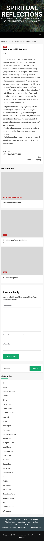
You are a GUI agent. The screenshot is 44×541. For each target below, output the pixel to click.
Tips (4, 502)
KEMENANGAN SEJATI (12, 153)
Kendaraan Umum (9, 434)
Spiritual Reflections (22, 11)
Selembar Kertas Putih (12, 203)
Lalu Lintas (7, 447)
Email (25, 335)
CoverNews (32, 535)
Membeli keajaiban (10, 278)
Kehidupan (7, 426)
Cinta (5, 400)
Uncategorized (8, 507)
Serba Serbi (7, 490)
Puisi (5, 477)
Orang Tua (11, 197)
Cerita (5, 396)
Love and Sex (8, 451)
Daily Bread (7, 404)
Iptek (5, 421)
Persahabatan (8, 472)
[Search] (40, 34)
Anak (5, 46)
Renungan (19, 197)
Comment (7, 305)
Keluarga (6, 430)
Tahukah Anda (8, 498)
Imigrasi (6, 417)
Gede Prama (7, 408)
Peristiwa (6, 468)
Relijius (5, 481)
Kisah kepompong (34, 158)
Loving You (7, 455)
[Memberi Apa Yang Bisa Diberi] (22, 223)
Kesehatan (7, 438)
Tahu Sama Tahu (9, 494)
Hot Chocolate (8, 413)
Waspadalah (7, 511)
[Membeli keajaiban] (22, 261)
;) (3, 383)
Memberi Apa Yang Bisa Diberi (15, 240)
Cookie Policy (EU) (9, 527)
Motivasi (6, 460)
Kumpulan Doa (8, 443)
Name (6, 335)
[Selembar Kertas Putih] (22, 186)
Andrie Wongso (9, 391)
